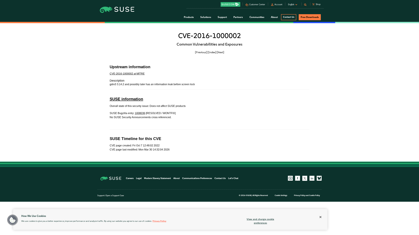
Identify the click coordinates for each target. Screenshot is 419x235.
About (176, 178)
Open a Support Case (114, 195)
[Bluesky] (319, 178)
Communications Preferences (197, 178)
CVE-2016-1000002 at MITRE (127, 73)
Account (278, 4)
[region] (170, 219)
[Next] (220, 52)
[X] (304, 178)
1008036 (140, 113)
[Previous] (201, 52)
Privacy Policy (299, 195)
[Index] (212, 52)
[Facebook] (297, 178)
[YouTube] (290, 178)
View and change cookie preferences (260, 221)
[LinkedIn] (312, 178)
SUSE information (126, 99)
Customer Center (257, 4)
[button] (12, 220)
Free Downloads (310, 17)
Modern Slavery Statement (157, 178)
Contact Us (288, 17)
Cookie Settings (281, 195)
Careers (130, 178)
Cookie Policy (314, 195)
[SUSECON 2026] (230, 4)
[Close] (320, 217)
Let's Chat (233, 178)
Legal (139, 178)
